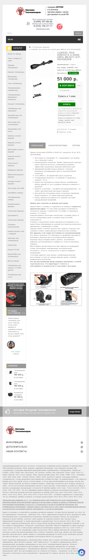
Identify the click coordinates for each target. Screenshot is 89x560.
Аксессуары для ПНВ (16, 188)
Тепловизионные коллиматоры (14, 89)
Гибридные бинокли (15, 170)
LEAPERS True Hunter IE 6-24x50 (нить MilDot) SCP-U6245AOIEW (56, 49)
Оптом (76, 145)
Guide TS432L (8, 530)
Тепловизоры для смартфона (14, 109)
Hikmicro (32, 477)
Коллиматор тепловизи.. (18, 394)
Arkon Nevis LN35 (60, 497)
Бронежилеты (13, 215)
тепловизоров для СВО (11, 528)
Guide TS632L (75, 528)
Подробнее (75, 412)
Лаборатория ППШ (44, 530)
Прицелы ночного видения (14, 144)
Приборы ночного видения (14, 137)
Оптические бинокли (16, 220)
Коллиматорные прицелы (14, 205)
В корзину (18, 377)
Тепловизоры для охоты (14, 276)
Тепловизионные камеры (14, 198)
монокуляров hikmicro (43, 536)
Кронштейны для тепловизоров (14, 255)
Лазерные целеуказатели (13, 225)
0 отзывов (72, 129)
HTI (82, 472)
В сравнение (64, 90)
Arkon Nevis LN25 (75, 497)
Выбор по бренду (14, 54)
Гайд (78, 521)
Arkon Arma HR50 (65, 492)
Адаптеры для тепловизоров (13, 239)
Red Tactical (20, 475)
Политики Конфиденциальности (68, 114)
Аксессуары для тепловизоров (14, 123)
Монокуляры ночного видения (16, 150)
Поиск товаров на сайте (14, 59)
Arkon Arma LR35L (30, 494)
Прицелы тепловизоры (13, 66)
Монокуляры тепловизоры (13, 77)
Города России (13, 249)
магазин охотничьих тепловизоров (33, 466)
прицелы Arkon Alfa (67, 521)
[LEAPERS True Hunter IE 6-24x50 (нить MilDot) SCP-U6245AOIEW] (41, 64)
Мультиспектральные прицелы (16, 175)
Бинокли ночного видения (14, 157)
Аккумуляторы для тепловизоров (15, 116)
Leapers (73, 64)
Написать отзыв (65, 132)
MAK (9, 477)
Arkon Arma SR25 (45, 494)
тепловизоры (22, 514)
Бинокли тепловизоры (16, 72)
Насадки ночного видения (14, 182)
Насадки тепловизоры (16, 104)
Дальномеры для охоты (14, 130)
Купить (67, 104)
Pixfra (73, 475)
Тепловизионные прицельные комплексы (14, 97)
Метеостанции (13, 261)
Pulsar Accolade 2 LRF (75, 488)
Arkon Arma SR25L (15, 494)
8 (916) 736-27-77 (43, 26)
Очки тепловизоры (15, 83)
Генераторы (12, 245)
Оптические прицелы (16, 211)
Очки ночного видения (13, 164)
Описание (37, 145)
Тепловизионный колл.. (20, 371)
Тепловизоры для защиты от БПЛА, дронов (14, 267)
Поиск (78, 33)
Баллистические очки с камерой (16, 232)
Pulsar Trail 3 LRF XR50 (11, 490)
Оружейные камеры (15, 193)
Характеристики (57, 145)
